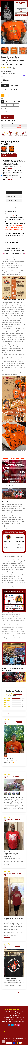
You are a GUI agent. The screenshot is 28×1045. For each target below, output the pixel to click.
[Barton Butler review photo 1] (14, 836)
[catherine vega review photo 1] (14, 896)
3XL (4, 105)
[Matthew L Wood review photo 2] (5, 755)
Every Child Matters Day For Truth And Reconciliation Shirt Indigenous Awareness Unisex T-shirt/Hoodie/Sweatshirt (14, 173)
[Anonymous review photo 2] (5, 793)
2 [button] (12, 992)
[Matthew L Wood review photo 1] (14, 739)
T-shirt (5, 85)
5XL (16, 105)
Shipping (3, 73)
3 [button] (14, 992)
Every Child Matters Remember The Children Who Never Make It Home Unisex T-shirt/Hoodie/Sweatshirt (14, 162)
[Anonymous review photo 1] (14, 785)
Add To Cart (8, 117)
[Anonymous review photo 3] (9, 793)
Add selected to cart (9, 156)
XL (14, 101)
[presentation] (1, 50)
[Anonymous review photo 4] (13, 793)
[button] (4, 67)
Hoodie (5, 89)
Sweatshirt (14, 89)
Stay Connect (20, 15)
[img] (7, 720)
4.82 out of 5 (18, 694)
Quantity (4, 108)
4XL (10, 105)
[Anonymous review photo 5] (18, 793)
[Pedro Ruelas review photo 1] (14, 963)
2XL (19, 101)
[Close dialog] (26, 1)
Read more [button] (7, 937)
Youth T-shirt (15, 85)
